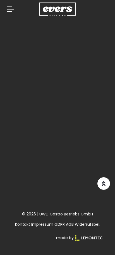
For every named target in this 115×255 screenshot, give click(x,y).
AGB (70, 224)
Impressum (42, 224)
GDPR (59, 224)
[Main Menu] (10, 9)
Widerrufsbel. (87, 224)
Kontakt (22, 224)
